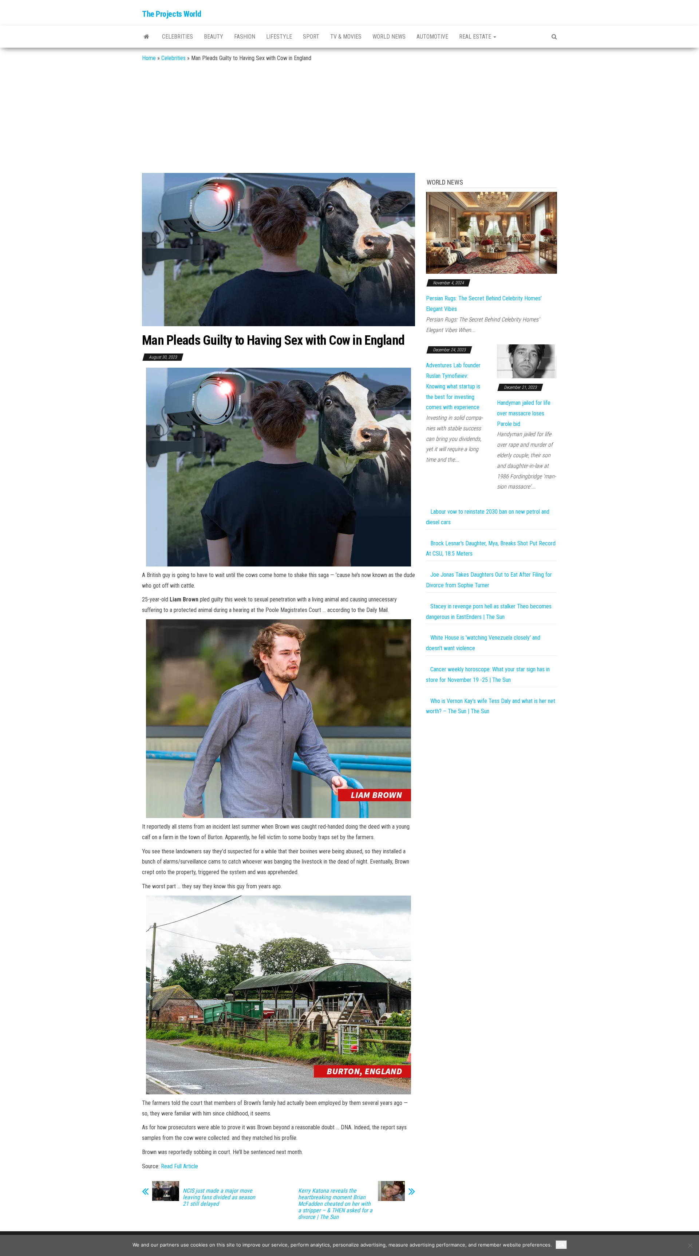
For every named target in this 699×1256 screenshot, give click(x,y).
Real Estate (476, 36)
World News (389, 36)
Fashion (244, 36)
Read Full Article (179, 1166)
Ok (561, 1245)
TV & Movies (346, 36)
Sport (311, 36)
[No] (690, 1245)
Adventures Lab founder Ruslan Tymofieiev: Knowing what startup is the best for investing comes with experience (453, 386)
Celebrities (177, 36)
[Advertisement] (349, 118)
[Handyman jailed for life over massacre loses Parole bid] (527, 361)
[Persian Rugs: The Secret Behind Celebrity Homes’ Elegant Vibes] (491, 232)
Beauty (213, 36)
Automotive (432, 36)
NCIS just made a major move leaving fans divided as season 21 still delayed (219, 1197)
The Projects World (171, 14)
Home (149, 58)
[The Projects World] (147, 37)
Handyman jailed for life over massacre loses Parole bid (523, 413)
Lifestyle (279, 36)
